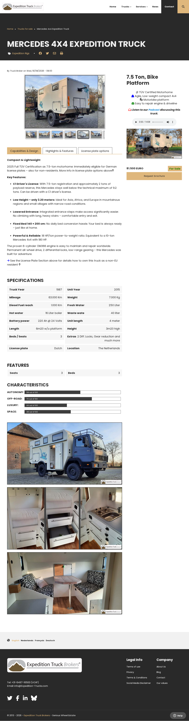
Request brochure (154, 176)
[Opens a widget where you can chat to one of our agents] (178, 716)
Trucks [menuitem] (126, 9)
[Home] (23, 6)
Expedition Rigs (20, 53)
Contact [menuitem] (169, 6)
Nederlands (27, 640)
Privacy (130, 672)
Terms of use (133, 666)
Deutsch (50, 640)
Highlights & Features (60, 151)
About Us (161, 666)
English (15, 640)
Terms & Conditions (137, 677)
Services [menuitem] (142, 9)
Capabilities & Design (24, 151)
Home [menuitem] (113, 6)
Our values (162, 683)
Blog (159, 672)
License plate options (95, 151)
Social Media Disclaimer (139, 683)
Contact (161, 677)
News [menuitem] (155, 6)
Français (39, 640)
